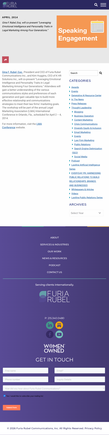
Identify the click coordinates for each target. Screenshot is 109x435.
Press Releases (78, 103)
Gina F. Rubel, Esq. (12, 72)
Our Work (54, 251)
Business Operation (84, 116)
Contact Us (54, 272)
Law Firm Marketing (84, 140)
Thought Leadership (81, 107)
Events (74, 91)
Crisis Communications (86, 124)
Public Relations (82, 144)
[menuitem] (54, 238)
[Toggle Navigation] (103, 4)
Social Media (80, 156)
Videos (74, 193)
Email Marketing (82, 132)
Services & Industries (54, 244)
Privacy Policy (93, 428)
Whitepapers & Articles (82, 189)
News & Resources (54, 258)
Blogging (78, 111)
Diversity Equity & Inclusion (87, 128)
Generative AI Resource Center (86, 95)
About (54, 237)
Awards (75, 87)
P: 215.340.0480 (54, 318)
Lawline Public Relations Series (87, 197)
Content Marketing (83, 120)
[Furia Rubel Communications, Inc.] (10, 4)
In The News (77, 99)
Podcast (75, 160)
